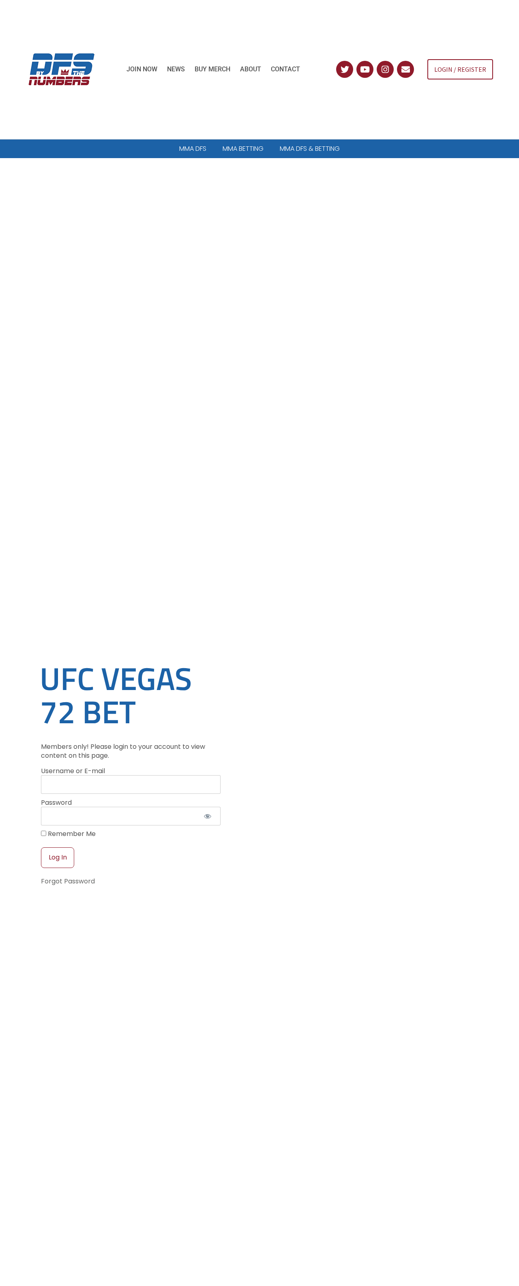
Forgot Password (68, 881)
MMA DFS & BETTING (310, 148)
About (250, 69)
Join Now (142, 69)
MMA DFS (192, 148)
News (176, 69)
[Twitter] (344, 69)
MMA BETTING (243, 148)
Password (56, 802)
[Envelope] (405, 69)
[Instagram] (385, 69)
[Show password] (207, 816)
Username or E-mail (73, 770)
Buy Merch (212, 69)
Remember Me (71, 834)
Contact (285, 69)
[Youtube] (364, 69)
